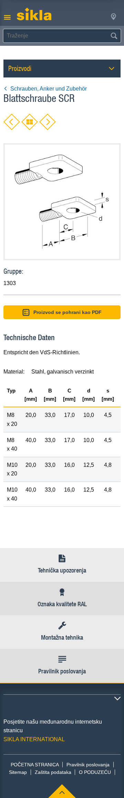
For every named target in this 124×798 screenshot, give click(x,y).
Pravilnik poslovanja (88, 764)
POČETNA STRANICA (35, 764)
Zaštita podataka (53, 772)
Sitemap (18, 772)
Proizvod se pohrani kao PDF (67, 312)
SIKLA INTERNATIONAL (34, 739)
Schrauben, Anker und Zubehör (48, 89)
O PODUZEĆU (95, 772)
